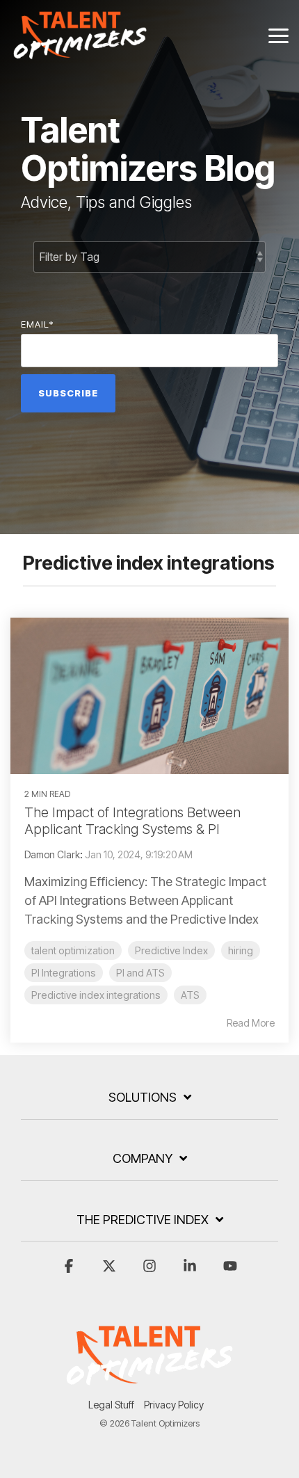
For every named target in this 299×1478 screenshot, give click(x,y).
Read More (251, 1023)
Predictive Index (171, 950)
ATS (190, 995)
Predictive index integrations (96, 995)
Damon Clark (52, 854)
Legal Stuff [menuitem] (111, 1405)
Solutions (142, 1097)
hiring (240, 950)
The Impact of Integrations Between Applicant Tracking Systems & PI (132, 820)
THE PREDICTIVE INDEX (142, 1219)
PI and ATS (140, 973)
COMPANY (142, 1158)
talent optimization (73, 950)
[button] (278, 35)
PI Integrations (63, 973)
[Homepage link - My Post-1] (149, 1382)
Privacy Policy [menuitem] (174, 1405)
